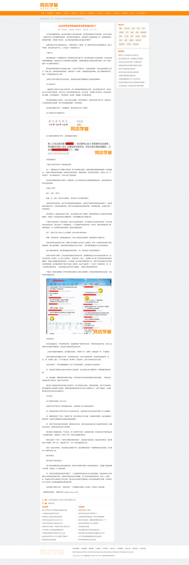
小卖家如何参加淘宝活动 (50, 513)
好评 (132, 36)
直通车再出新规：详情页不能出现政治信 (56, 526)
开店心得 (99, 13)
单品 (120, 40)
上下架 (126, 36)
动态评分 (138, 40)
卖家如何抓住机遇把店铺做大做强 (130, 65)
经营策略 (91, 13)
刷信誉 (66, 13)
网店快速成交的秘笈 (49, 540)
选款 (132, 32)
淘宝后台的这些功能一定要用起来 (130, 62)
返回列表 (51, 503)
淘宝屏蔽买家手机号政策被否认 (89, 530)
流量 (137, 32)
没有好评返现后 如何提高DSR (52, 523)
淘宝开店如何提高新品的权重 (129, 72)
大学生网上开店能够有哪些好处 (53, 530)
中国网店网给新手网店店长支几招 (53, 533)
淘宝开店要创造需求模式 (127, 69)
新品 (133, 28)
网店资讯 (125, 13)
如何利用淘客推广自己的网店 (88, 523)
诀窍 (125, 40)
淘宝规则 (50, 13)
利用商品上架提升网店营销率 (52, 517)
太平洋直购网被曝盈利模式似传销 (89, 536)
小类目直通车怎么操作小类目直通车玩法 (62, 500)
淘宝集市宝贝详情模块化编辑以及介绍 (91, 533)
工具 (143, 28)
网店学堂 (87, 555)
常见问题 (116, 13)
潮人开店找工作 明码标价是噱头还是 (54, 510)
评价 (138, 28)
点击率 (138, 36)
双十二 (133, 13)
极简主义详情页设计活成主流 (129, 55)
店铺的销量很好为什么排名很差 (129, 79)
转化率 (144, 36)
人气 (127, 32)
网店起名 (136, 44)
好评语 (129, 44)
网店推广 (58, 13)
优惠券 (131, 40)
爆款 (120, 28)
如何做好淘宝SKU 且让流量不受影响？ (55, 536)
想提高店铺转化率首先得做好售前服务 (132, 82)
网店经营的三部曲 (84, 510)
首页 (42, 13)
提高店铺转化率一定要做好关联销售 (131, 58)
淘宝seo (82, 13)
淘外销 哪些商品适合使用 (87, 540)
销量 (120, 36)
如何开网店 (76, 548)
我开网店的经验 (83, 526)
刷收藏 (121, 32)
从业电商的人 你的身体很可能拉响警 (131, 86)
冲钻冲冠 (127, 28)
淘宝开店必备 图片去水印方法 (52, 520)
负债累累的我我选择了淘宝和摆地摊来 (91, 517)
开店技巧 (74, 13)
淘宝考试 (108, 13)
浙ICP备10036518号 (108, 555)
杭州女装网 (141, 13)
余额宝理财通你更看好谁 (127, 75)
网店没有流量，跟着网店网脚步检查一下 (92, 520)
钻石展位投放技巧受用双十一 (88, 513)
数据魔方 (122, 44)
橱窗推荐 (143, 32)
